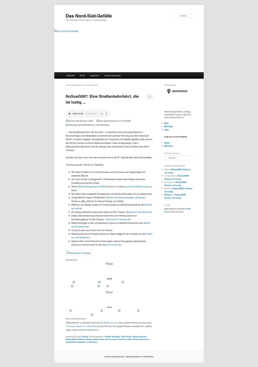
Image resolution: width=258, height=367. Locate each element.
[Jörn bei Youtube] (127, 311)
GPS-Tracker (126, 336)
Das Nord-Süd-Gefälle (89, 15)
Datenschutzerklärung (114, 356)
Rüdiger (168, 194)
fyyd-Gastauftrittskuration (137, 186)
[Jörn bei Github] (109, 311)
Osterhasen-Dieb (125, 339)
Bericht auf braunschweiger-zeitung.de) (126, 197)
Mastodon (95, 330)
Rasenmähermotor (141, 339)
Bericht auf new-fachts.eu (139, 211)
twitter (84, 330)
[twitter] (102, 286)
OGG (166, 129)
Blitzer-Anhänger (113, 336)
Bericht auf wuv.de (112, 244)
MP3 (166, 123)
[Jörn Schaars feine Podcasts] (84, 311)
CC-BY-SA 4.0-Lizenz (109, 322)
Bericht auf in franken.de (118, 219)
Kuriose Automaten (112, 75)
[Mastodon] (143, 311)
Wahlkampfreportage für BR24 (92, 186)
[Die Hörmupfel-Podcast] (85, 282)
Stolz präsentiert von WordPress (139, 356)
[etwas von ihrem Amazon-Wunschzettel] (127, 286)
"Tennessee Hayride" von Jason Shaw (81, 326)
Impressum (94, 75)
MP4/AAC (168, 126)
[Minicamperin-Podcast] (134, 282)
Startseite (70, 75)
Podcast (84, 336)
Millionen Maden (85, 339)
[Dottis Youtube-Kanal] (109, 282)
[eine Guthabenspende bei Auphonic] (109, 315)
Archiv (82, 75)
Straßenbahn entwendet (76, 342)
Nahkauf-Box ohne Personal (105, 339)
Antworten (92, 342)
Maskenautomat (140, 336)
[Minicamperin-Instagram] (84, 286)
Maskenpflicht (72, 339)
